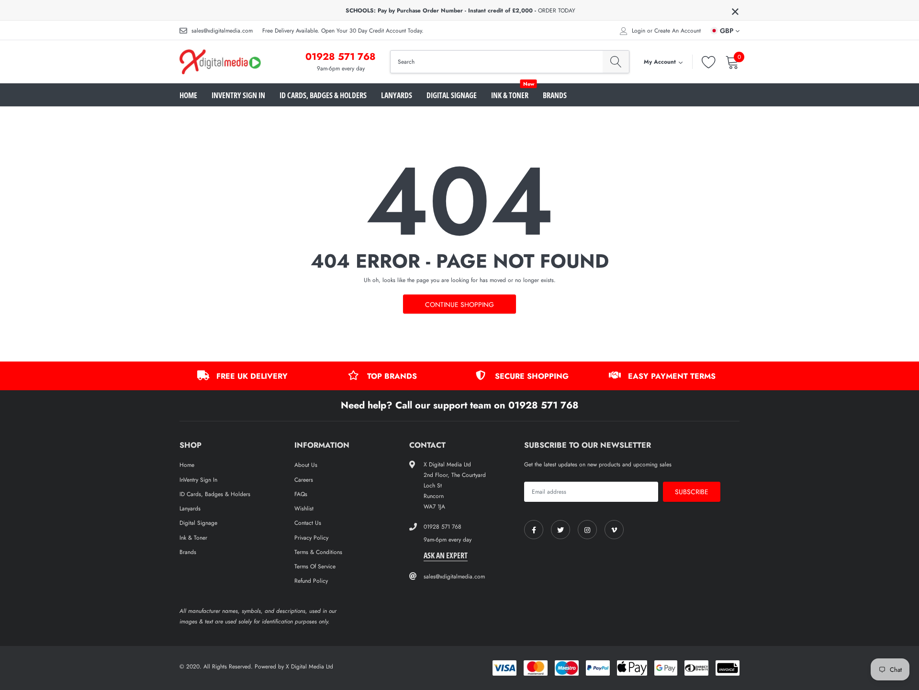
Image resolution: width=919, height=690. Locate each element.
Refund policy (311, 581)
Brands (555, 95)
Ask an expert (446, 555)
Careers (303, 479)
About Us (305, 465)
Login (638, 31)
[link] (533, 529)
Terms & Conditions (318, 552)
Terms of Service (315, 566)
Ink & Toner (509, 95)
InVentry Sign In (238, 95)
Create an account (677, 31)
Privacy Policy (311, 537)
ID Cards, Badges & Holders (323, 95)
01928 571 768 (340, 57)
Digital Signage (451, 95)
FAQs (300, 494)
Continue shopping (459, 304)
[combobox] (497, 62)
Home (188, 95)
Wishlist (304, 508)
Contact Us (307, 523)
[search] (616, 62)
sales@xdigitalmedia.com (222, 30)
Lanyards (396, 95)
